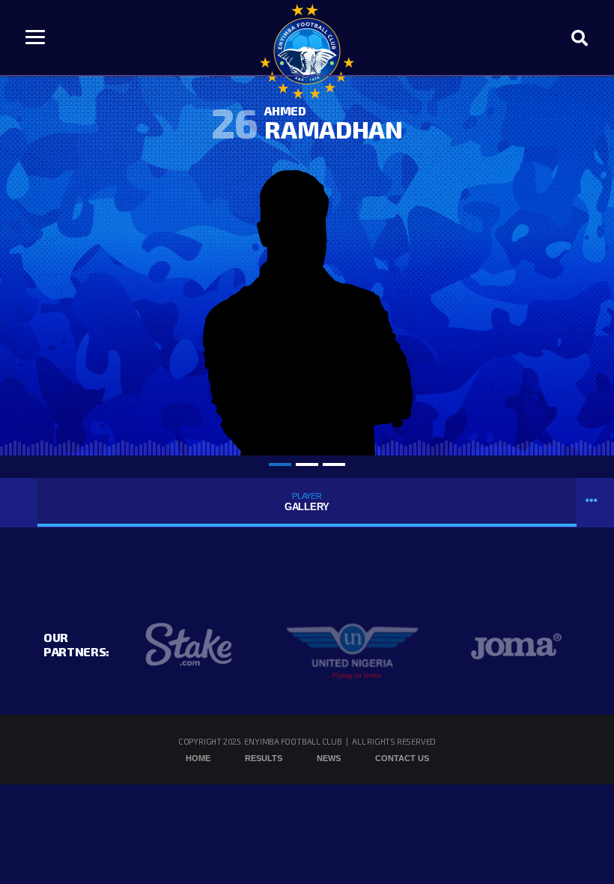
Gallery (307, 501)
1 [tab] (280, 464)
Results (263, 758)
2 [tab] (307, 464)
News (329, 758)
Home (198, 758)
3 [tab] (334, 464)
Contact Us (402, 758)
